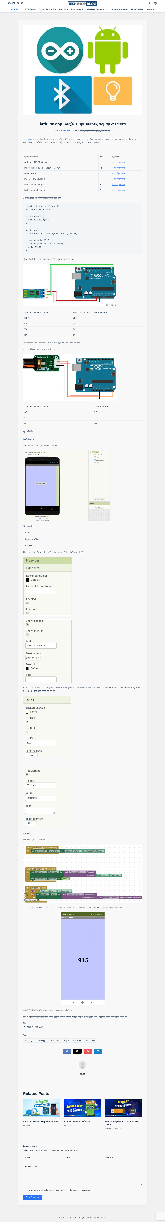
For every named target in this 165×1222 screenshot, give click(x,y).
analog (28, 1040)
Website (109, 1157)
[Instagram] (18, 3)
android (55, 1040)
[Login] (155, 3)
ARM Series (117, 1128)
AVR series (30, 9)
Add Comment (32, 1166)
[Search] (150, 3)
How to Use (137, 9)
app (66, 1040)
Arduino (15, 9)
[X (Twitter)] (22, 3)
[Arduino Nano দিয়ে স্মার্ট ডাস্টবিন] (82, 1108)
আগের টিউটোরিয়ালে (29, 139)
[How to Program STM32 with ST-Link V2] (123, 1108)
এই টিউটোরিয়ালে (29, 907)
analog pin (41, 1040)
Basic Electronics (47, 9)
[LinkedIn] (98, 1051)
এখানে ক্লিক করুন (118, 162)
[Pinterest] (88, 1051)
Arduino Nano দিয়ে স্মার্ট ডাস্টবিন (77, 1121)
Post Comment (33, 1197)
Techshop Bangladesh (79, 1217)
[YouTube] (14, 3)
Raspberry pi (77, 9)
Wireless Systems (95, 9)
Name (28, 1157)
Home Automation (119, 9)
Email (68, 1157)
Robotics (63, 9)
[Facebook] (9, 3)
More (149, 9)
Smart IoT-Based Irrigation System (40, 1121)
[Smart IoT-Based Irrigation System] (41, 1108)
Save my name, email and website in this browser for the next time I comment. (58, 1190)
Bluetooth (90, 1040)
